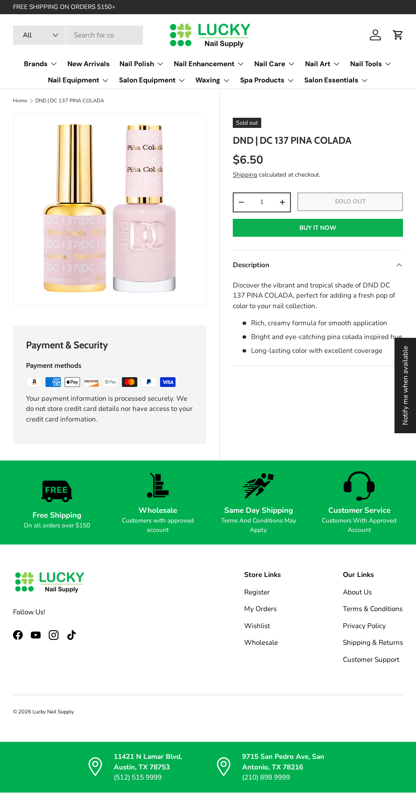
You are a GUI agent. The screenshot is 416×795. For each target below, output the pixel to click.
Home (20, 101)
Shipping (245, 175)
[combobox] (78, 35)
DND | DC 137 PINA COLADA (69, 101)
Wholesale (261, 642)
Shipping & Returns (373, 642)
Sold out (350, 201)
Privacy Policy (364, 626)
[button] (398, 35)
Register (257, 592)
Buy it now (317, 228)
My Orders (260, 609)
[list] (109, 209)
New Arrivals (88, 63)
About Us (357, 592)
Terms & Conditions (373, 609)
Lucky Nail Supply (53, 711)
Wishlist (257, 626)
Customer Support (371, 659)
